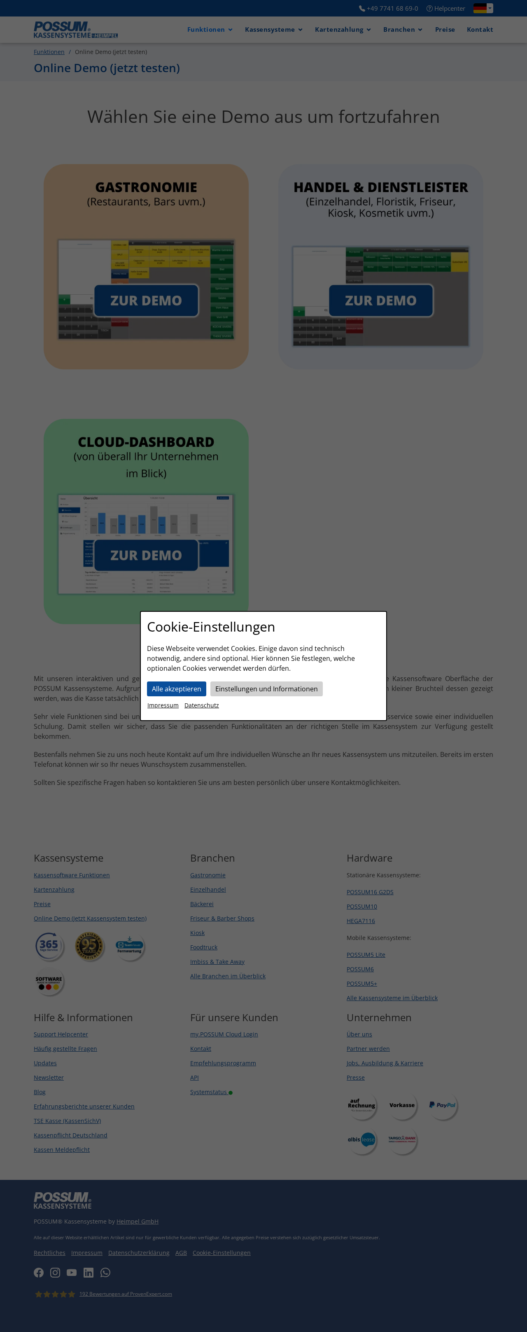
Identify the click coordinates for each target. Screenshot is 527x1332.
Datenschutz (201, 705)
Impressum (163, 705)
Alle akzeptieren (176, 688)
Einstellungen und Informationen (266, 688)
